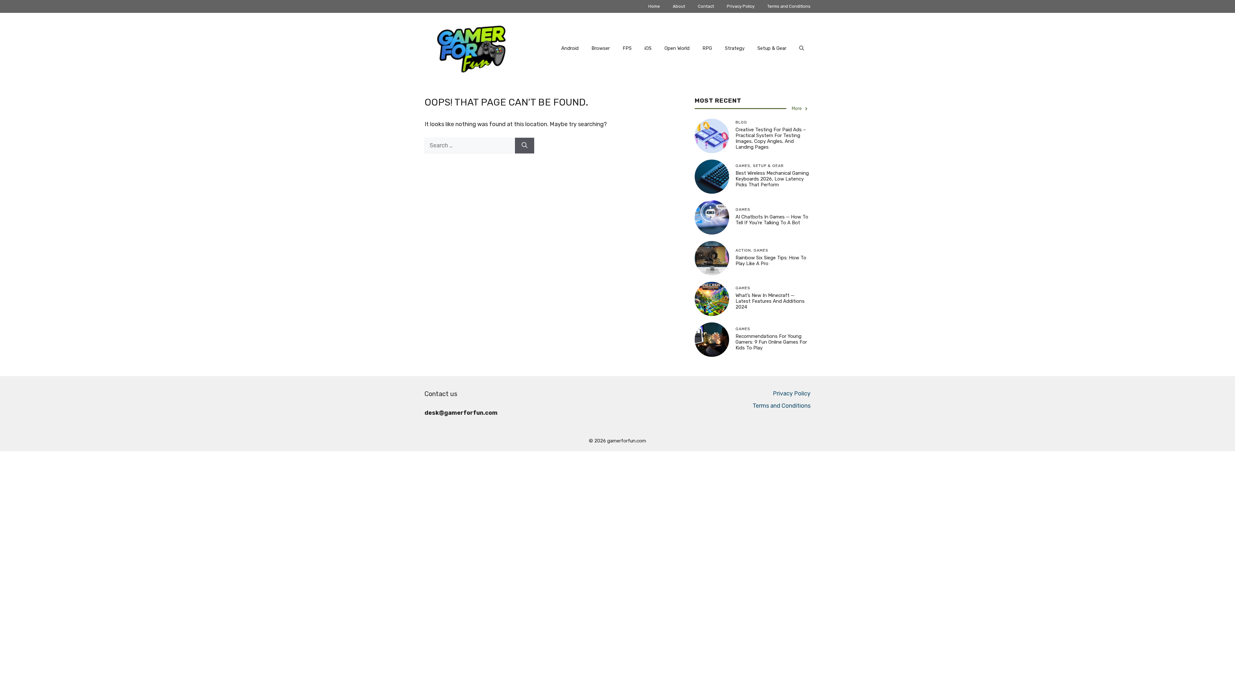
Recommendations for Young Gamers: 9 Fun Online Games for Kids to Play (771, 342)
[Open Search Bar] (801, 48)
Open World (677, 48)
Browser (600, 48)
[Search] (524, 145)
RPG (707, 48)
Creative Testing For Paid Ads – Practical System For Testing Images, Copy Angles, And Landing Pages (771, 138)
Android (570, 48)
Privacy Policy (741, 6)
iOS (648, 48)
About (679, 6)
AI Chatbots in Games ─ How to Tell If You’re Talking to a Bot (772, 220)
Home (654, 6)
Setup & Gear (771, 48)
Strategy (735, 48)
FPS (627, 48)
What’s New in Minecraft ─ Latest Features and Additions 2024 (770, 301)
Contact (706, 6)
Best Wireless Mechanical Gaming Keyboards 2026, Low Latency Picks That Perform (772, 179)
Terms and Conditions (788, 6)
